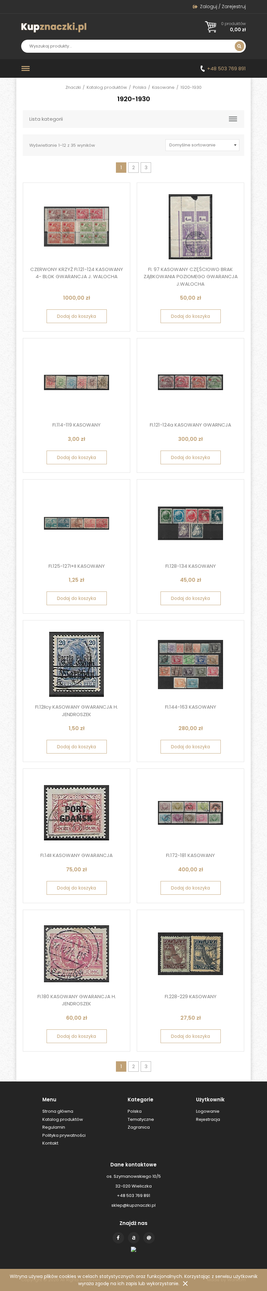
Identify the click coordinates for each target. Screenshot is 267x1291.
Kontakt (149, 1237)
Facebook (118, 1237)
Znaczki (73, 87)
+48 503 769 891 (226, 68)
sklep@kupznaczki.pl (133, 1205)
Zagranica (139, 1127)
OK (185, 1283)
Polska (139, 87)
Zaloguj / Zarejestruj (223, 6)
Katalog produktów (107, 87)
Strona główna (57, 1111)
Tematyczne (141, 1119)
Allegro (133, 1237)
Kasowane (163, 87)
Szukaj (239, 46)
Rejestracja (208, 1119)
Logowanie (207, 1111)
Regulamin (53, 1127)
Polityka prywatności (64, 1135)
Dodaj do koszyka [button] (76, 316)
